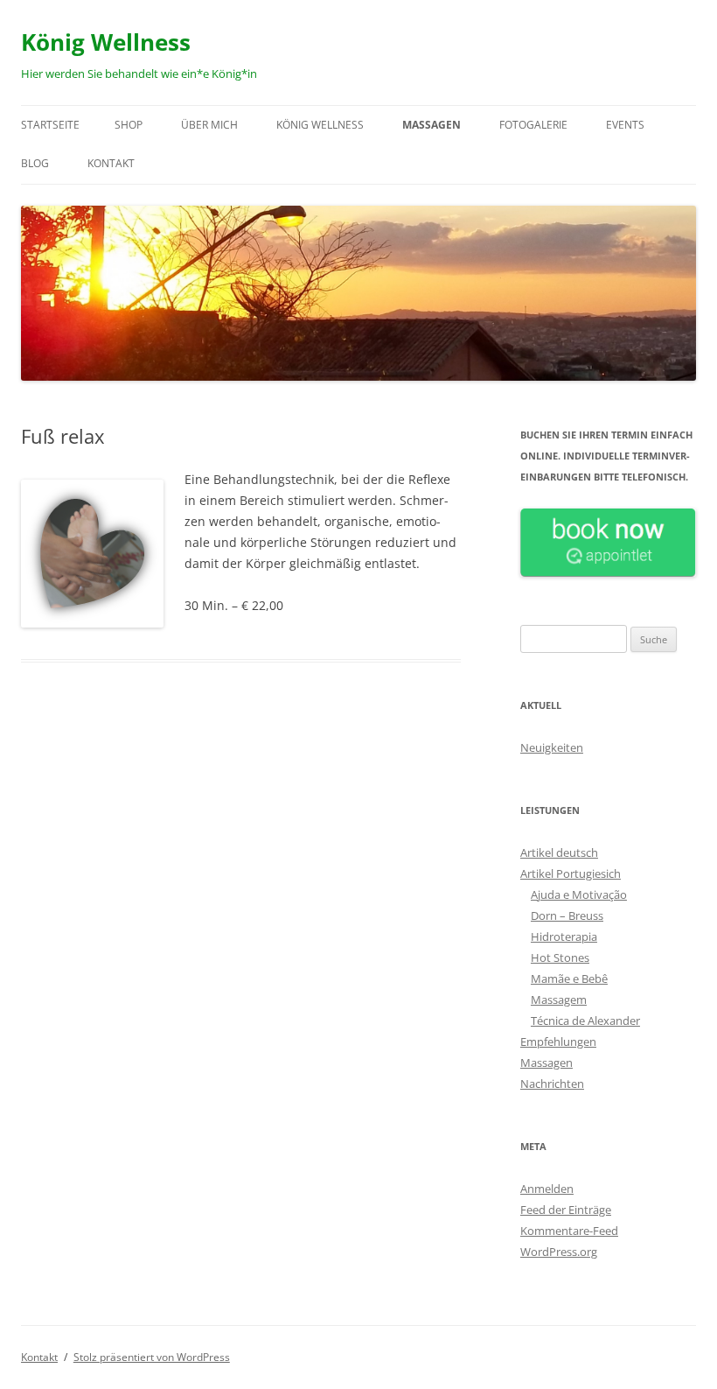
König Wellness (106, 42)
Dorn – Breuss (567, 915)
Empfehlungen (558, 1041)
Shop (129, 124)
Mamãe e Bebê (569, 978)
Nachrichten (552, 1083)
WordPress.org (558, 1251)
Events (625, 124)
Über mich (209, 124)
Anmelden (547, 1188)
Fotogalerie (533, 124)
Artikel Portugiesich (570, 873)
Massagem (559, 999)
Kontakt (111, 163)
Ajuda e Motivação (579, 894)
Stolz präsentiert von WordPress (151, 1357)
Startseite (50, 124)
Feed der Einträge (565, 1209)
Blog (35, 163)
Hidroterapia (564, 936)
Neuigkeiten (551, 747)
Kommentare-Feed (569, 1230)
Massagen (431, 124)
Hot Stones (560, 957)
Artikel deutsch (559, 852)
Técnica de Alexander (585, 1020)
